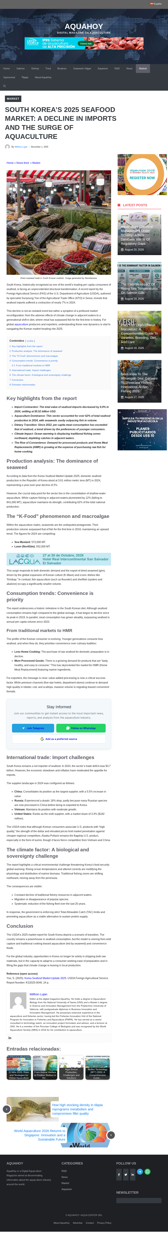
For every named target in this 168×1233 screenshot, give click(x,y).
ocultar (30, 341)
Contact (90, 1223)
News (129, 68)
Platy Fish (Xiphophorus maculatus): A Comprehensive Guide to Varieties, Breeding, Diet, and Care (139, 333)
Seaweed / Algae (82, 68)
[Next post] (111, 1135)
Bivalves (62, 68)
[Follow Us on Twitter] (125, 1175)
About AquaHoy (43, 77)
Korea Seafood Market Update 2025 (45, 978)
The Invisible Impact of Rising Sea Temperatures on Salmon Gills (139, 288)
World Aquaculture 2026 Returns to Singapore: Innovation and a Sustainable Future (39, 1135)
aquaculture (21, 324)
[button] (4, 86)
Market (143, 68)
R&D (117, 68)
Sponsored (9, 77)
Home (6, 68)
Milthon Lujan (21, 147)
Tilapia (24, 77)
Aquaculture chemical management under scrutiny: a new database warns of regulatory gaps (137, 235)
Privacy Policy (104, 1223)
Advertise (78, 1223)
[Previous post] (6, 1109)
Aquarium (103, 68)
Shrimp (35, 68)
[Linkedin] (9, 1038)
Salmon (20, 68)
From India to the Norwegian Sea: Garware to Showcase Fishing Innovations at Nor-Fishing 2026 (139, 382)
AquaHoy (84, 26)
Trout (48, 68)
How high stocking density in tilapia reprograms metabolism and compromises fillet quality (77, 1109)
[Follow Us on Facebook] (119, 1175)
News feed (23, 162)
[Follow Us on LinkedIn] (132, 1175)
